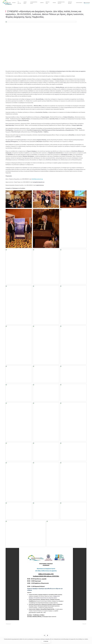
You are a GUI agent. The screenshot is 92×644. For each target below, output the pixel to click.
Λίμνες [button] (42, 2)
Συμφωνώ (46, 641)
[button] (86, 2)
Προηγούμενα (9, 623)
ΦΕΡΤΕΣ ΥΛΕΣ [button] (47, 3)
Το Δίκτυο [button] (19, 3)
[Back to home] (7, 2)
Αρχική (14, 2)
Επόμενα (84, 623)
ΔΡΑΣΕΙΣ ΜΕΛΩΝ (70, 3)
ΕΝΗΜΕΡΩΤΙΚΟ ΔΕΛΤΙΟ (61, 3)
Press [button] (54, 2)
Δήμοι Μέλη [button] (25, 3)
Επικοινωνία (79, 2)
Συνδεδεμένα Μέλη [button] (33, 3)
